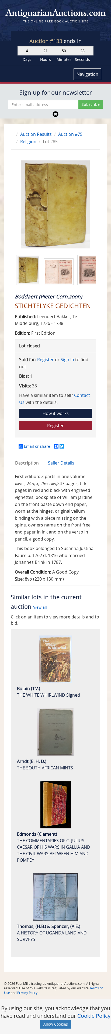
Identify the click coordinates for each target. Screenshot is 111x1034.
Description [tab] (27, 463)
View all (40, 607)
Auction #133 (46, 41)
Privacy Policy (27, 992)
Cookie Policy (93, 1015)
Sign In (67, 360)
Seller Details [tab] (61, 463)
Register (45, 360)
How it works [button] (56, 413)
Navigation (87, 74)
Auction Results (36, 134)
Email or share (37, 446)
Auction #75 (70, 134)
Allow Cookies (55, 1024)
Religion (28, 141)
